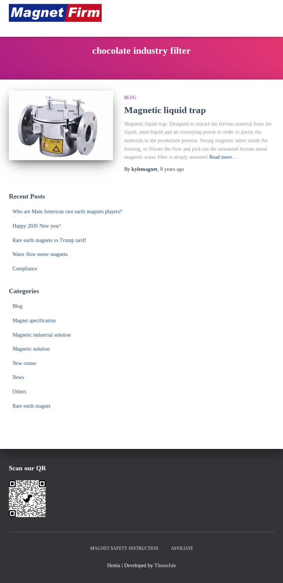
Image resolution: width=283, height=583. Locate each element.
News (18, 377)
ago (172, 169)
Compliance (25, 268)
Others (19, 391)
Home (125, 12)
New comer (24, 363)
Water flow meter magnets (40, 254)
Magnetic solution (31, 349)
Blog (130, 97)
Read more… (223, 157)
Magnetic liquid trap (165, 110)
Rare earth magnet (31, 406)
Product (241, 12)
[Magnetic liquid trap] (61, 125)
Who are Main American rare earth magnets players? (67, 211)
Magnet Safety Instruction (124, 548)
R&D (153, 12)
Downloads (241, 27)
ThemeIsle (165, 565)
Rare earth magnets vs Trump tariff (49, 240)
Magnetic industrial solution (42, 335)
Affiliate (182, 548)
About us (194, 12)
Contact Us (194, 27)
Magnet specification (34, 320)
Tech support (137, 27)
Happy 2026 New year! (37, 226)
